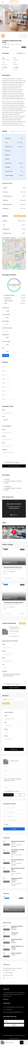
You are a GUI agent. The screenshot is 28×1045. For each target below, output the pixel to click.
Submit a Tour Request (14, 466)
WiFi (6, 395)
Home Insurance (6, 341)
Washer (6, 391)
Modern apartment (16, 953)
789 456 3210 (13, 629)
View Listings (22, 623)
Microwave (7, 379)
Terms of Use (23, 462)
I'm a (3, 664)
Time (3, 416)
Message (4, 449)
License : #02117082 (14, 1038)
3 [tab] (14, 915)
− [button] (4, 241)
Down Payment (6, 314)
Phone (3, 436)
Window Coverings (9, 399)
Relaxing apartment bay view (13, 567)
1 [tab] (10, 915)
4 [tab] (17, 915)
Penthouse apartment (17, 859)
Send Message (8, 795)
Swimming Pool (8, 387)
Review (6, 736)
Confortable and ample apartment (14, 602)
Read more (5, 999)
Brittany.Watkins (13, 633)
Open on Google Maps (20, 216)
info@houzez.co (8, 978)
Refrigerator (7, 383)
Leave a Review (6, 703)
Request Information (14, 687)
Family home (14, 933)
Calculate (5, 355)
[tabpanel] (14, 904)
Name (3, 429)
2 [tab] (12, 915)
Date (3, 410)
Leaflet (13, 269)
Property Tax (5, 334)
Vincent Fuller (8, 613)
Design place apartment (18, 841)
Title (5, 722)
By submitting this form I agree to (15, 462)
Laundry (6, 375)
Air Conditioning (8, 367)
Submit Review (14, 749)
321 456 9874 (12, 631)
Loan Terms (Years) (7, 328)
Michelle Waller (8, 578)
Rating (6, 729)
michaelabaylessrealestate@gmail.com (14, 1012)
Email (3, 443)
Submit (14, 1025)
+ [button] (4, 239)
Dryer (6, 371)
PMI (3, 348)
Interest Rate (5, 321)
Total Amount (5, 307)
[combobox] (14, 419)
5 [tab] (19, 915)
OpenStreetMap (18, 269)
